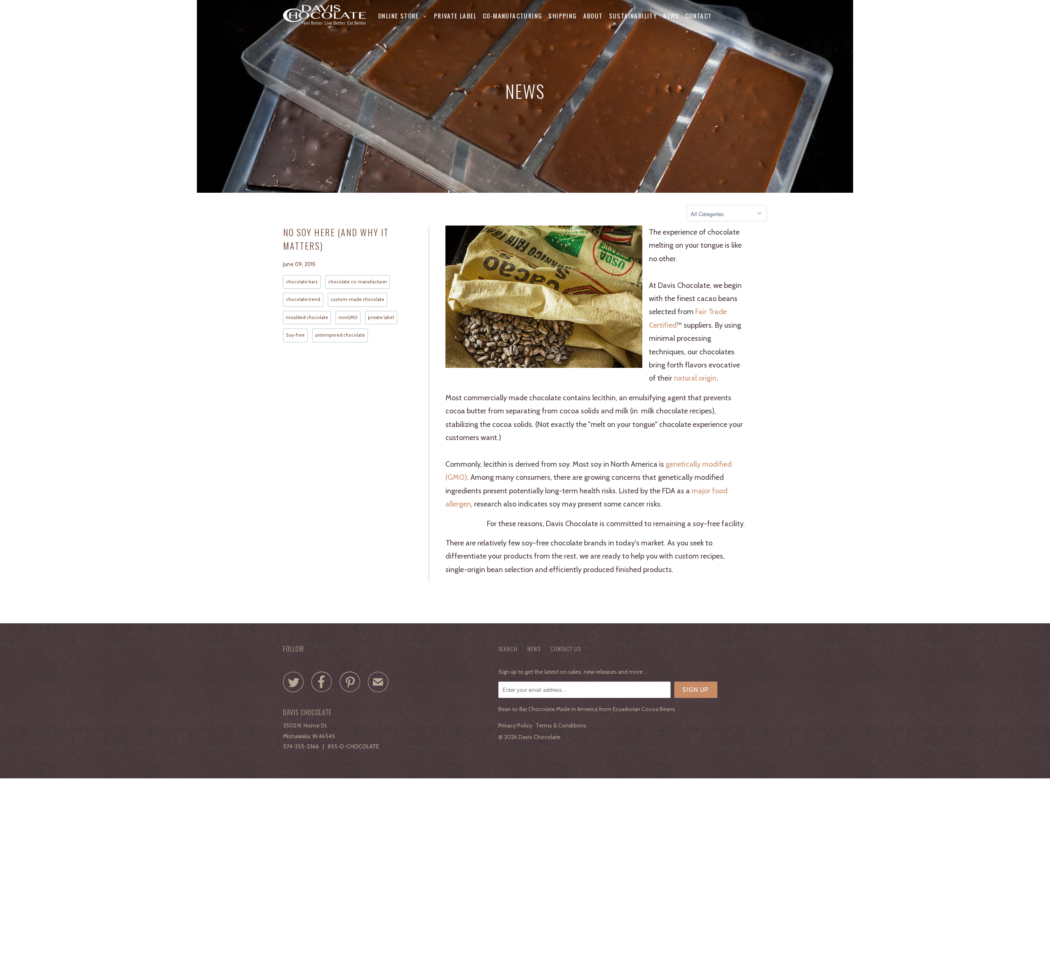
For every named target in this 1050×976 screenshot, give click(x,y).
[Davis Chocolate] (325, 15)
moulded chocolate (307, 317)
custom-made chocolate (357, 299)
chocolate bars (302, 282)
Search (508, 648)
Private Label (455, 15)
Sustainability (633, 15)
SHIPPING (562, 15)
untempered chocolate (340, 335)
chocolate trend (303, 299)
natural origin (695, 378)
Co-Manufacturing (512, 15)
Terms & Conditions (561, 725)
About (593, 15)
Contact (698, 15)
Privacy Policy (515, 725)
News (671, 15)
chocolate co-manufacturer (357, 282)
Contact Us (565, 648)
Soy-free (295, 335)
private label (381, 317)
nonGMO (348, 317)
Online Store (400, 15)
